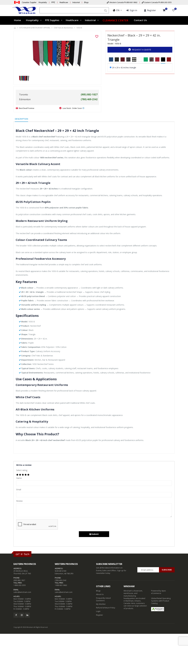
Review (19, 501)
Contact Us (140, 20)
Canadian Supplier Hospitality (34, 2)
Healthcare (63, 2)
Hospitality (32, 20)
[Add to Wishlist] (96, 36)
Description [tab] (21, 119)
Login (98, 611)
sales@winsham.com (22, 592)
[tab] (111, 60)
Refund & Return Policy (105, 607)
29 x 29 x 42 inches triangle (124, 67)
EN (117, 10)
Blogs (86, 2)
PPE (53, 2)
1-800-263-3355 (19, 585)
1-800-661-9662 (61, 585)
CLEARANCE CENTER (115, 20)
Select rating (21, 470)
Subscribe (167, 569)
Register (99, 615)
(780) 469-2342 (60, 580)
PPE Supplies (52, 20)
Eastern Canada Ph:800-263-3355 (158, 2)
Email (18, 489)
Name (19, 478)
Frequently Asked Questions (103, 599)
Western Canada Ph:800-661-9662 (123, 2)
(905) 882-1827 (19, 580)
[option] (57, 53)
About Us (100, 594)
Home (17, 20)
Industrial (76, 2)
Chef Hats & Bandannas (63, 28)
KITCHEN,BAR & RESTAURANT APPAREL (34, 28)
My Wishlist (100, 604)
